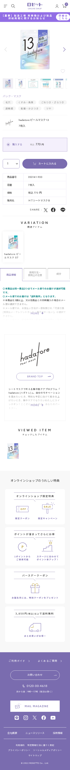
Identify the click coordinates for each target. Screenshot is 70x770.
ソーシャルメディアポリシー (47, 750)
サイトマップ (35, 755)
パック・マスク (12, 96)
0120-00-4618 (37, 686)
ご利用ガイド (17, 661)
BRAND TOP (35, 376)
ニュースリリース (35, 733)
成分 (58, 273)
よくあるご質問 (47, 661)
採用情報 (58, 733)
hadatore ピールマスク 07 (13, 255)
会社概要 (12, 733)
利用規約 (20, 745)
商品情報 (11, 274)
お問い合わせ (35, 674)
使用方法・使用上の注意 (35, 274)
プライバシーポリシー (19, 750)
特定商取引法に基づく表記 (40, 745)
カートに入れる (47, 163)
